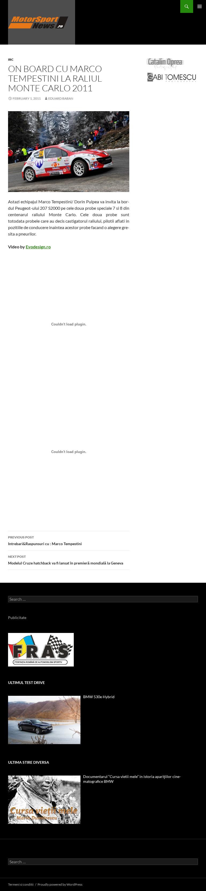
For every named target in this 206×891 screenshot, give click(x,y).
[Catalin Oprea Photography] (165, 63)
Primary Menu (199, 6)
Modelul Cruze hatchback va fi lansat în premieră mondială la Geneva (65, 560)
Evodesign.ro (38, 246)
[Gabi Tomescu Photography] (171, 77)
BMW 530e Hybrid (99, 696)
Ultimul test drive (26, 682)
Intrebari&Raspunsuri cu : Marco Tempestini (45, 540)
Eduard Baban (60, 98)
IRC (10, 59)
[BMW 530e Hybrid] (44, 720)
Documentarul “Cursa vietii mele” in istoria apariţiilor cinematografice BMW (132, 779)
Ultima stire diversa (28, 762)
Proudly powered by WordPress (60, 884)
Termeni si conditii (21, 884)
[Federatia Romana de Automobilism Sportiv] (41, 649)
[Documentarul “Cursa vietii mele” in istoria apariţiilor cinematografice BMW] (44, 800)
